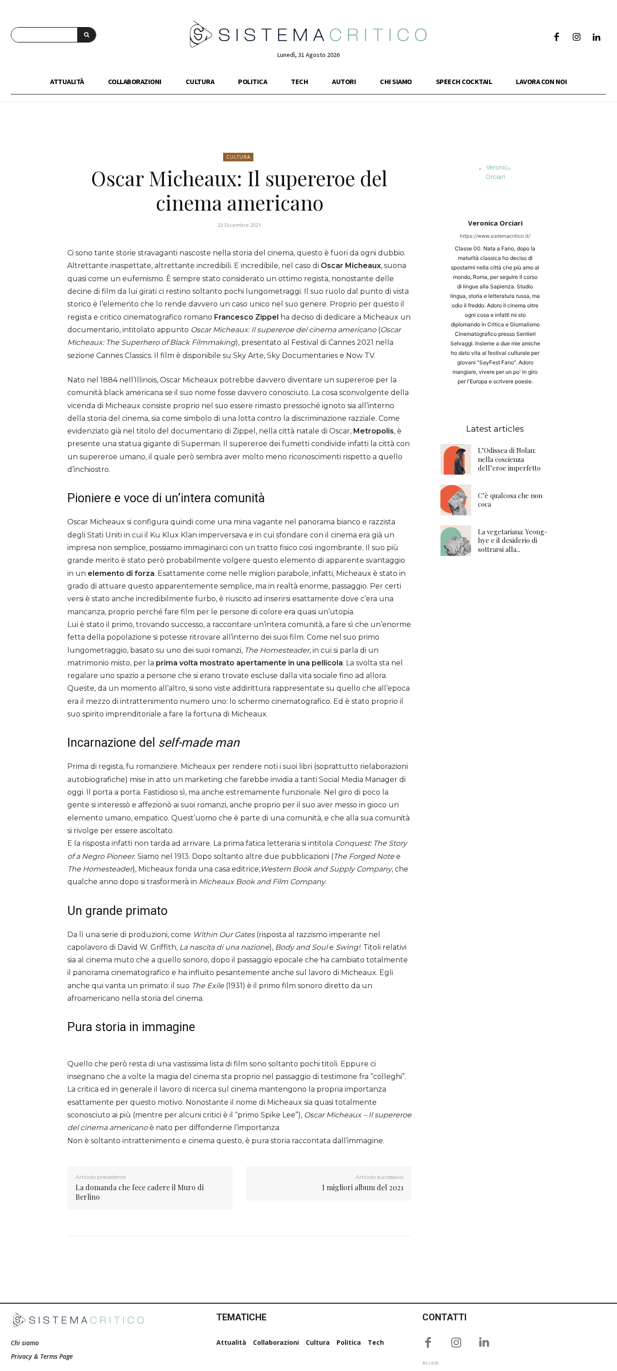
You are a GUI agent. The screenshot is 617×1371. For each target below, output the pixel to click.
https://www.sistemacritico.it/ (495, 236)
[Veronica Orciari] (495, 184)
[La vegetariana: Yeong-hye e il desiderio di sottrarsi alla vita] (455, 540)
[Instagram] (576, 37)
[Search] (86, 35)
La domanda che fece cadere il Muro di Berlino (139, 1192)
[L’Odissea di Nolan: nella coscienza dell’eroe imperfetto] (455, 459)
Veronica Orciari (495, 222)
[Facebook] (556, 37)
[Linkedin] (596, 37)
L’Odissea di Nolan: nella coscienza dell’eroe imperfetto (509, 459)
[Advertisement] (495, 708)
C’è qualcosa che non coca (510, 500)
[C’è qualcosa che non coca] (455, 500)
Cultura (238, 157)
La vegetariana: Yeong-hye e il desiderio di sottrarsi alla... (512, 540)
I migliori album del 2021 (362, 1187)
